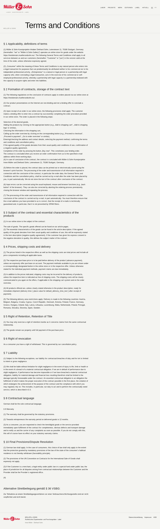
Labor (102, 7)
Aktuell (145, 7)
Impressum (148, 517)
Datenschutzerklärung (135, 517)
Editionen (129, 7)
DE (152, 7)
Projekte (111, 7)
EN (156, 7)
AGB (155, 517)
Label (137, 7)
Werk (120, 7)
